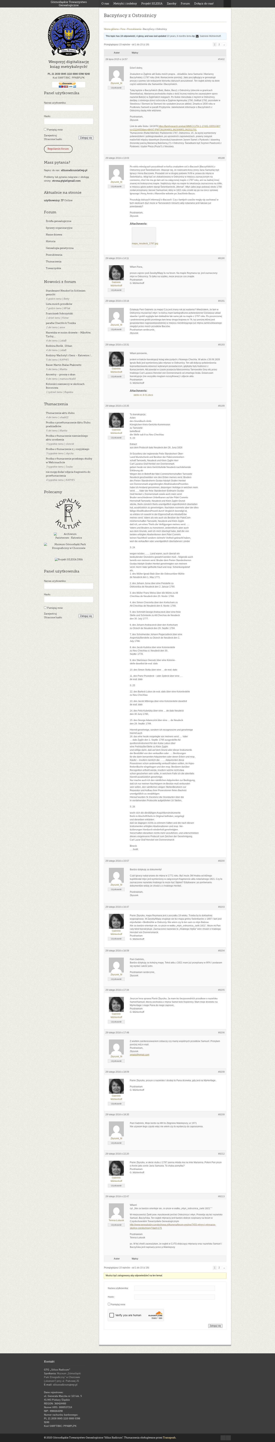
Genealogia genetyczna (60, 248)
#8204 (221, 950)
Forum (185, 3)
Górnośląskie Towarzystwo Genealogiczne (69, 4)
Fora (122, 29)
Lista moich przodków (59, 304)
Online (58, 200)
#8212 (221, 1153)
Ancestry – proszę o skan (60, 374)
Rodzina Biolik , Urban (59, 346)
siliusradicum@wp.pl (65, 1385)
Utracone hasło (53, 139)
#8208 (221, 1072)
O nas (105, 3)
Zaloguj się (86, 137)
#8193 (221, 344)
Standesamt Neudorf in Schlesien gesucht (65, 293)
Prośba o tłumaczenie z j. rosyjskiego (67, 449)
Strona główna (111, 29)
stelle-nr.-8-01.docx (143, 395)
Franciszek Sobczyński (59, 314)
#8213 (221, 1196)
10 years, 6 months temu (179, 36)
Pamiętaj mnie (55, 129)
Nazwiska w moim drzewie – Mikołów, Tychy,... (68, 335)
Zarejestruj (50, 135)
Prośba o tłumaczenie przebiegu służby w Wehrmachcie (69, 461)
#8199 (221, 406)
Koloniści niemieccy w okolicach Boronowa (65, 386)
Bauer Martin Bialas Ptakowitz (63, 365)
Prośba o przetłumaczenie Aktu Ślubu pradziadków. (68, 425)
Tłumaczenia (53, 262)
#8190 (221, 258)
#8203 (221, 907)
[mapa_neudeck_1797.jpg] (144, 235)
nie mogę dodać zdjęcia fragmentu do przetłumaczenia (68, 474)
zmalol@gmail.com (139, 1054)
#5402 (221, 59)
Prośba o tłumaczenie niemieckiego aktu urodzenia (67, 438)
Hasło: (47, 116)
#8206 (221, 1032)
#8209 (221, 1114)
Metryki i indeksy (125, 3)
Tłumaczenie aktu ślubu (60, 413)
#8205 (221, 990)
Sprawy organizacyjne (59, 228)
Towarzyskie (53, 268)
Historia (50, 241)
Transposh (169, 1438)
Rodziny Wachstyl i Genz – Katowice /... (69, 355)
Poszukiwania (54, 255)
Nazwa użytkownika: (55, 102)
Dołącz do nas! (204, 3)
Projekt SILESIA (152, 3)
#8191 (221, 301)
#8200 (221, 861)
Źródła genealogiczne (58, 221)
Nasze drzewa (54, 235)
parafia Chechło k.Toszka (61, 323)
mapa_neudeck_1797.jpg (145, 243)
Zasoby (171, 3)
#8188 (221, 158)
